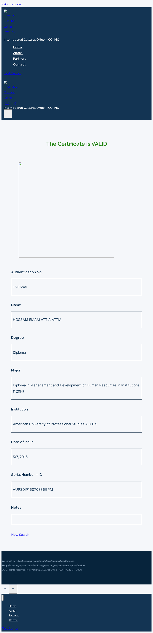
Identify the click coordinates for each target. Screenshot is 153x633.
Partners (19, 58)
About (18, 53)
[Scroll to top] (5, 589)
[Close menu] (2, 598)
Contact (19, 64)
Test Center (12, 73)
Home (17, 47)
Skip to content (12, 4)
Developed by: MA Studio (15, 574)
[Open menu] (8, 113)
